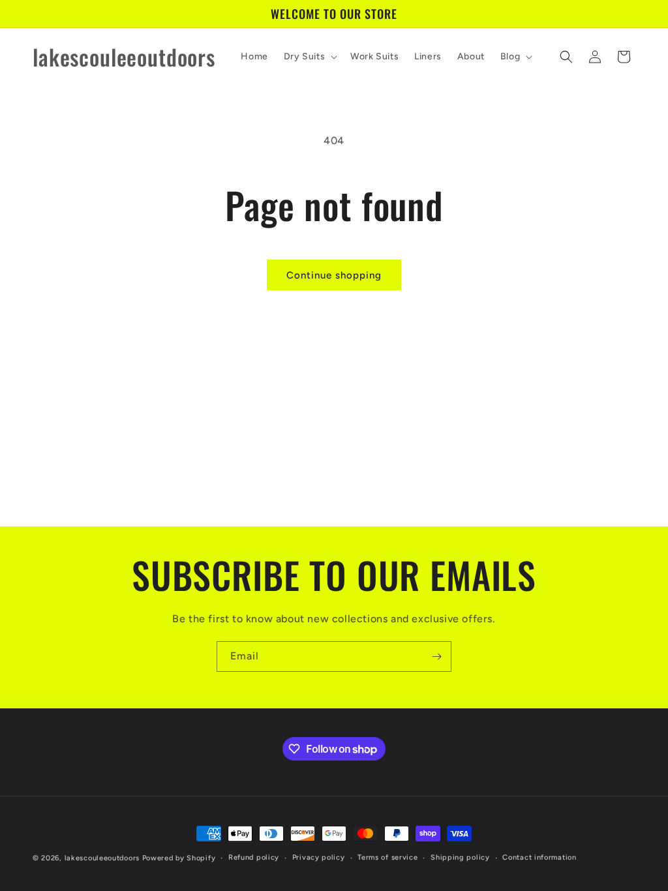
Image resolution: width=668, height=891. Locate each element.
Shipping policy (460, 857)
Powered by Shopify (179, 858)
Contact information (539, 857)
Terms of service (387, 857)
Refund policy (253, 857)
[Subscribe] (436, 656)
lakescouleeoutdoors (102, 858)
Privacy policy (318, 857)
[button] (309, 56)
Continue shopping (334, 275)
